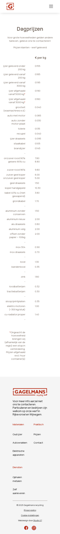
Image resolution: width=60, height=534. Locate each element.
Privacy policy (30, 510)
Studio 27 (37, 520)
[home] (10, 6)
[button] (50, 6)
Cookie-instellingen (30, 515)
